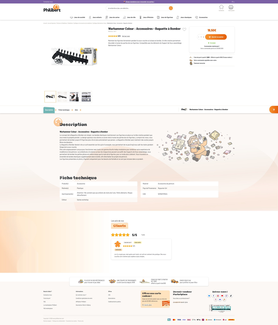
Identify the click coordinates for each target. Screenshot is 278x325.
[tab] (119, 226)
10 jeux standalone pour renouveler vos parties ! (140, 2)
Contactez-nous (48, 2)
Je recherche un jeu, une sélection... (118, 8)
